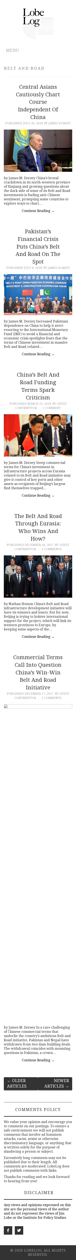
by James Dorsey (57, 123)
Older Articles (17, 1083)
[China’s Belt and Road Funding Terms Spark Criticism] (38, 435)
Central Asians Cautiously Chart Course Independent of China (38, 102)
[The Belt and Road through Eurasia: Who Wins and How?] (38, 576)
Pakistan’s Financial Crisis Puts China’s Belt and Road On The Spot (38, 246)
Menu (12, 50)
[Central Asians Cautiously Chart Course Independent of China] (38, 151)
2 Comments (52, 549)
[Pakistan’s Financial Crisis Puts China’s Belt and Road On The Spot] (38, 294)
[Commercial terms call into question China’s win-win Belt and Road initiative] (38, 862)
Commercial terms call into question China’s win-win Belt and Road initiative (38, 672)
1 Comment (51, 408)
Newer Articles (56, 1083)
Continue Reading (38, 211)
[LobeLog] (38, 23)
